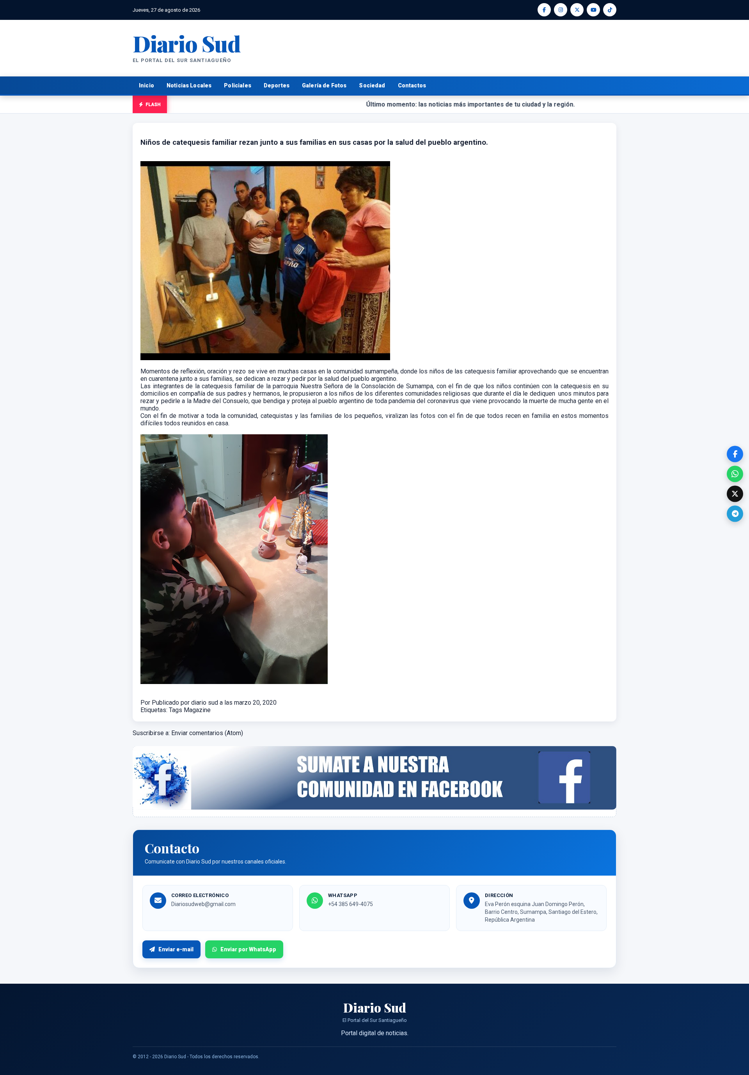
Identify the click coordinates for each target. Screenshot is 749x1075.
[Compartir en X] (735, 493)
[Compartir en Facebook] (735, 454)
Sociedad (372, 85)
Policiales (237, 85)
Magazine (197, 710)
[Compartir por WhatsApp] (735, 474)
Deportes (276, 85)
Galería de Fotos (324, 85)
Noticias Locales (189, 85)
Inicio (146, 85)
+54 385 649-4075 (350, 904)
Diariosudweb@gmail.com (203, 904)
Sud (187, 43)
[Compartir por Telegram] (735, 513)
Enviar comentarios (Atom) (207, 733)
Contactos (412, 85)
